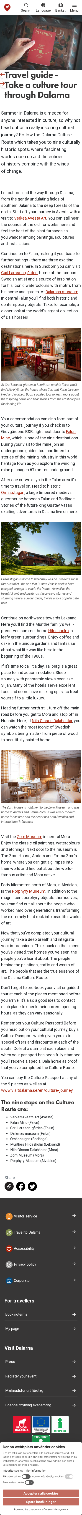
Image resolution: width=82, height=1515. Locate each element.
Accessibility (24, 1248)
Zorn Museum (29, 836)
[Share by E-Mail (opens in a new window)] (9, 1186)
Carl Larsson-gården (19, 272)
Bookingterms (16, 1314)
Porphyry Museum (28, 891)
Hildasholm (58, 630)
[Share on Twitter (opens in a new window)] (32, 1186)
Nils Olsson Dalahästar (52, 720)
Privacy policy (24, 1264)
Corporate (21, 1280)
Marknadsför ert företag (24, 1390)
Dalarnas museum (62, 291)
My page (12, 1329)
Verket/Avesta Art (30, 218)
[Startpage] (7, 7)
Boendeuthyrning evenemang (28, 1405)
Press (10, 1362)
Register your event (20, 1376)
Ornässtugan (12, 492)
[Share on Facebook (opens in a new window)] (20, 1186)
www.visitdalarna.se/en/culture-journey (37, 1090)
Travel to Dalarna (26, 1232)
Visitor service (25, 1216)
